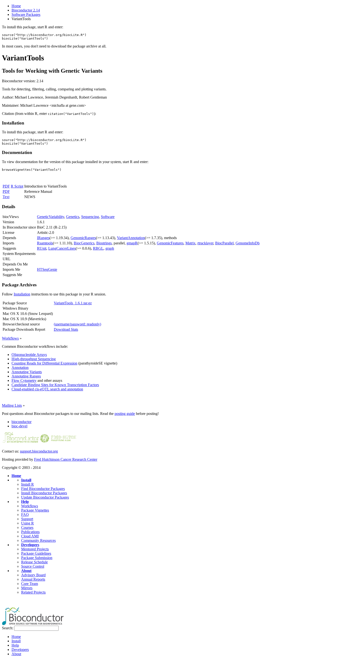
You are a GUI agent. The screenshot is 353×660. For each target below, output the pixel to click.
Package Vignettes (35, 510)
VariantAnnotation (131, 238)
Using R (27, 523)
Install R (27, 484)
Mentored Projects (35, 549)
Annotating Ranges (26, 376)
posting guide (125, 414)
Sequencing (90, 217)
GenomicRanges (83, 238)
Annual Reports (33, 579)
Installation (22, 294)
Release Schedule (34, 562)
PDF (6, 186)
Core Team (29, 584)
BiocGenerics (84, 243)
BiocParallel (224, 243)
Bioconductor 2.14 (26, 10)
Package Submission (36, 558)
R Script (17, 186)
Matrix (190, 243)
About (26, 571)
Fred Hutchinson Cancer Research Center (65, 459)
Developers (30, 545)
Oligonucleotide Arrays (29, 355)
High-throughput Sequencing (34, 359)
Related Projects (33, 592)
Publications (30, 532)
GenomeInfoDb (248, 243)
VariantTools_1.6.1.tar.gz (73, 303)
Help (25, 502)
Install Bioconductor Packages (44, 493)
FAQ (25, 515)
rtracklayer (205, 243)
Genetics (72, 217)
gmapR (132, 243)
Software (108, 217)
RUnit (41, 248)
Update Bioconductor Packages (45, 497)
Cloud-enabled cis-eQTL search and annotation (47, 389)
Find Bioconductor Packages (43, 489)
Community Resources (38, 540)
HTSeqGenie (47, 269)
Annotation (20, 367)
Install (26, 480)
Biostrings (104, 243)
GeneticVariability (50, 217)
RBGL (98, 248)
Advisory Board (33, 575)
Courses (27, 527)
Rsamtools (45, 243)
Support (27, 519)
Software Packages (26, 14)
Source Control (32, 566)
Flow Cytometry (24, 380)
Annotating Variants (27, 372)
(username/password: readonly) (77, 324)
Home (16, 6)
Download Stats (66, 329)
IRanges (43, 238)
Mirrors (26, 588)
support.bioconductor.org (39, 451)
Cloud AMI (30, 536)
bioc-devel (19, 426)
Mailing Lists (12, 405)
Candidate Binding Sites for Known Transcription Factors (55, 385)
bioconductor (21, 422)
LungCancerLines (62, 248)
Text (6, 197)
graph (109, 248)
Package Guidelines (36, 553)
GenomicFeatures (170, 243)
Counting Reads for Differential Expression (44, 363)
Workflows (10, 338)
